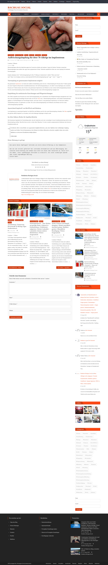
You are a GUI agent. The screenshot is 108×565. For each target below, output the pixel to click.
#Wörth (86, 224)
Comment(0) (36, 60)
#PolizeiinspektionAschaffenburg (83, 205)
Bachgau (26, 55)
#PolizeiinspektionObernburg (82, 211)
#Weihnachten (79, 224)
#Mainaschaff (90, 193)
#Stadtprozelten (79, 217)
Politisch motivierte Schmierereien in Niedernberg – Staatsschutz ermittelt (88, 67)
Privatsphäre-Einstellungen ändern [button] (49, 529)
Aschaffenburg (11, 55)
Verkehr (9, 222)
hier (50, 188)
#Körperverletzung (80, 193)
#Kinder (91, 183)
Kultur (72, 14)
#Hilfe (87, 180)
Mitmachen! (68, 1)
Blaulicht (81, 14)
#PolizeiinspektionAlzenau (82, 202)
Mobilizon (55, 1)
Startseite (23, 1)
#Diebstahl (78, 174)
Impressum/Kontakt (46, 525)
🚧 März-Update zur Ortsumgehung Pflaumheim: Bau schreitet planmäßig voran (88, 60)
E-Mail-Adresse (13, 304)
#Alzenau (78, 165)
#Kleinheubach (79, 186)
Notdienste (90, 14)
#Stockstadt (88, 217)
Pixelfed (12, 535)
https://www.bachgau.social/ (27, 194)
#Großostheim (94, 177)
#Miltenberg (79, 196)
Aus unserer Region (19, 55)
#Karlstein (84, 183)
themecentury (28, 563)
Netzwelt (55, 14)
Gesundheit (35, 14)
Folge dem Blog (76, 1)
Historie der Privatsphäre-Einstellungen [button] (50, 532)
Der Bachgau (61, 1)
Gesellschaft (45, 14)
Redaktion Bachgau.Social (25, 60)
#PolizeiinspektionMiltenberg (82, 208)
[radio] (36, 167)
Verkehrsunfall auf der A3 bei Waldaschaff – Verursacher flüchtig (87, 75)
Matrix (50, 1)
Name (11, 297)
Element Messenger (14, 525)
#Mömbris (86, 196)
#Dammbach (94, 171)
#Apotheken (93, 165)
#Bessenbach (86, 171)
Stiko (39, 98)
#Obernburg (85, 199)
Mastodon (45, 1)
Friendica (39, 1)
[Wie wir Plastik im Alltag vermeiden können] (75, 551)
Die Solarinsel (89, 330)
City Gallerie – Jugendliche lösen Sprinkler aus (65, 267)
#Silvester (89, 214)
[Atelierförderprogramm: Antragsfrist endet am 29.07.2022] (79, 275)
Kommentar (12, 282)
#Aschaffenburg (79, 168)
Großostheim (37, 55)
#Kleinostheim (88, 186)
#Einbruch (85, 174)
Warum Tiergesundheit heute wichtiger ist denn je (88, 47)
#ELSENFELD (93, 174)
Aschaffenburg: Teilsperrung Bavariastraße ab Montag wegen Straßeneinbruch (17, 226)
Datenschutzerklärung (46, 522)
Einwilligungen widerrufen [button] (48, 535)
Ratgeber (64, 14)
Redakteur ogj (83, 340)
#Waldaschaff (88, 220)
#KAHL (78, 183)
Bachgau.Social (19, 7)
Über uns (28, 1)
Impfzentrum (18, 83)
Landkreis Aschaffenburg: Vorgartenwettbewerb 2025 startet (87, 53)
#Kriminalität (88, 189)
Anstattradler (83, 294)
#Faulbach (86, 177)
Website (11, 310)
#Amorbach (85, 165)
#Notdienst (93, 196)
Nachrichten (16, 14)
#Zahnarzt (93, 224)
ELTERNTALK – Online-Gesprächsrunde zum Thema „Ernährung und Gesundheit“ (17, 267)
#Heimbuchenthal (80, 180)
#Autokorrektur (89, 168)
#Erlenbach (78, 177)
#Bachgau (78, 171)
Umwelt (26, 14)
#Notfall (78, 199)
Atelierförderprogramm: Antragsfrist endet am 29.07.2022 (90, 275)
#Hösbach (94, 180)
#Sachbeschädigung (80, 214)
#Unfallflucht (79, 220)
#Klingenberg (79, 189)
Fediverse (34, 1)
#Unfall (95, 217)
